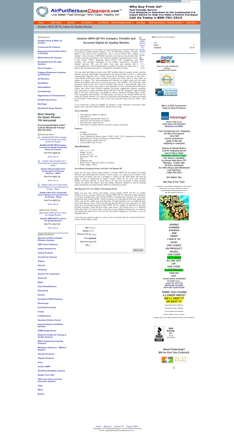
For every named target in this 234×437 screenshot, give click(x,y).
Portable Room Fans (47, 100)
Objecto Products (46, 358)
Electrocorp (43, 303)
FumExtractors (44, 316)
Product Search (163, 2)
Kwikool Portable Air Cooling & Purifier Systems (52, 336)
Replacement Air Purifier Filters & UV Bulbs (52, 52)
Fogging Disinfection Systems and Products (52, 73)
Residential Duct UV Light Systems (50, 63)
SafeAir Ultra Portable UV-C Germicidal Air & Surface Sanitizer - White (53, 171)
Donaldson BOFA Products (50, 299)
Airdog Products (45, 253)
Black (94, 235)
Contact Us (119, 426)
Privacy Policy (132, 426)
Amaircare (42, 270)
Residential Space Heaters (50, 108)
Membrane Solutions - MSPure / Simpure (52, 348)
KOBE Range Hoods (47, 331)
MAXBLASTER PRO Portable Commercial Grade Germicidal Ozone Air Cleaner (53, 147)
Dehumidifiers (44, 87)
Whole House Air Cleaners (50, 58)
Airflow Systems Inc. (47, 249)
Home (152, 2)
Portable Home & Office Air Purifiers (50, 42)
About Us (108, 426)
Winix (40, 390)
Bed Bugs (42, 104)
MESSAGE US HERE (174, 126)
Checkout (175, 2)
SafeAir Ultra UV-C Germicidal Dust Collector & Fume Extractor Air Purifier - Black (53, 195)
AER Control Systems (48, 244)
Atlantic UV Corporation (49, 274)
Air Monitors (43, 79)
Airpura (41, 261)
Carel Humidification (47, 286)
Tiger (40, 385)
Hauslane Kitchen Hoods (49, 320)
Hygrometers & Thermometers (51, 95)
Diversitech (43, 291)
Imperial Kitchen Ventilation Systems (50, 325)
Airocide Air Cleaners (47, 257)
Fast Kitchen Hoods (47, 307)
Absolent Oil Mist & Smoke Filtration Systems (50, 239)
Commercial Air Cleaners (49, 47)
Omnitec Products (46, 354)
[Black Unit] (142, 61)
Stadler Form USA (46, 375)
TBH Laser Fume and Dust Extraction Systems (50, 380)
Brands (41, 394)
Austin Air (42, 278)
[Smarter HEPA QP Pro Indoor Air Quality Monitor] (142, 52)
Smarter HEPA (44, 366)
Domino (41, 295)
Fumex (41, 312)
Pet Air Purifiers (45, 68)
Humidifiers (43, 83)
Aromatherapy (44, 91)
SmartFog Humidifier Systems (51, 371)
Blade (40, 282)
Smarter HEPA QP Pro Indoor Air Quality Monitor (53, 219)
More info (53, 157)
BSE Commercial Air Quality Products (50, 342)
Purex (40, 362)
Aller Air (41, 265)
